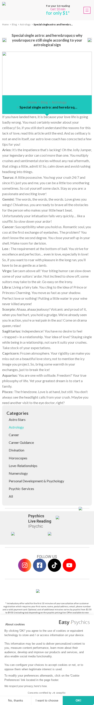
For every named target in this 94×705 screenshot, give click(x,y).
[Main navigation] (87, 10)
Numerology (18, 473)
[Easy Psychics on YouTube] (69, 565)
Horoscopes (18, 458)
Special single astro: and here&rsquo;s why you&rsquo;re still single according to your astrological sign (53, 24)
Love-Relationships (23, 466)
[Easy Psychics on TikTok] (54, 565)
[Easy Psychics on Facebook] (39, 565)
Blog (14, 24)
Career (14, 435)
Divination (16, 450)
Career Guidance (21, 442)
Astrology (25, 24)
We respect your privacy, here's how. (25, 686)
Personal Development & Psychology (36, 481)
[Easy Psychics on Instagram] (24, 565)
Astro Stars (17, 419)
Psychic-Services (21, 488)
